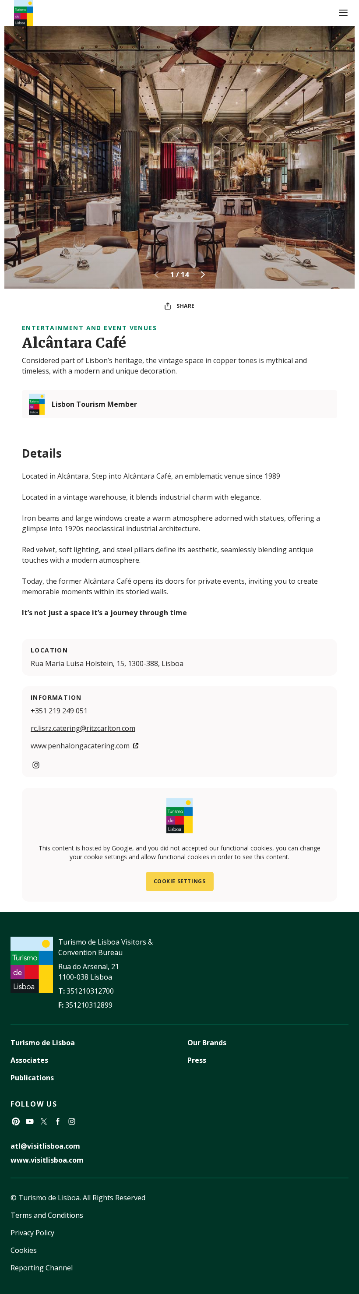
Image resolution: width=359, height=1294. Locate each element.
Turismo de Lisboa (43, 1042)
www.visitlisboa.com (47, 1160)
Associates (29, 1060)
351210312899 (89, 1005)
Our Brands (206, 1042)
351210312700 (90, 991)
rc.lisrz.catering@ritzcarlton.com (83, 728)
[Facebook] (58, 1121)
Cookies (24, 1250)
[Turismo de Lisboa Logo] (23, 13)
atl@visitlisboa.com (45, 1146)
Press (196, 1060)
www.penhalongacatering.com (80, 746)
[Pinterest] (16, 1121)
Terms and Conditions (47, 1215)
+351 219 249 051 (59, 711)
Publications (32, 1077)
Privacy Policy (32, 1233)
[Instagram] (72, 1121)
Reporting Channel (42, 1268)
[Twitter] (44, 1121)
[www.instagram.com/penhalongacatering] (36, 765)
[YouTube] (30, 1121)
